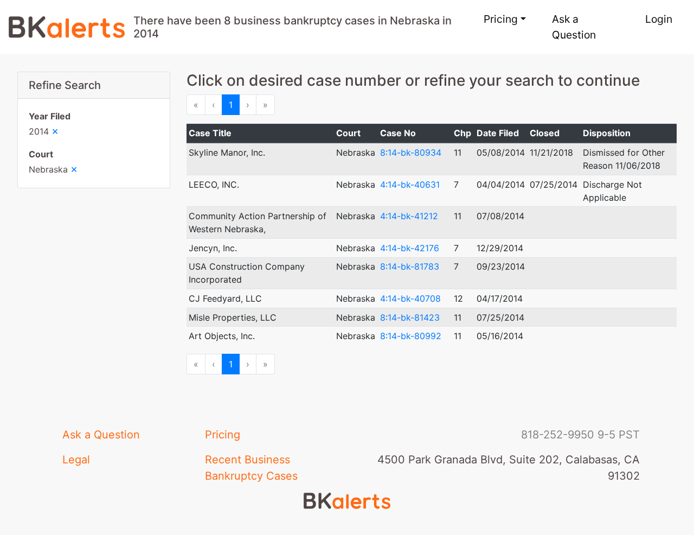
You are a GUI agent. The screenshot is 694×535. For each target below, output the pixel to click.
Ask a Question (574, 26)
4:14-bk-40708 (410, 298)
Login (658, 19)
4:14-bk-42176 (409, 248)
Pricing (222, 434)
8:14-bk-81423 (410, 317)
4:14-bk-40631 (410, 184)
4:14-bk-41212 (409, 216)
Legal (76, 459)
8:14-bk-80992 (410, 335)
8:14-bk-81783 (409, 266)
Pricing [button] (501, 19)
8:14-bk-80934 (410, 152)
